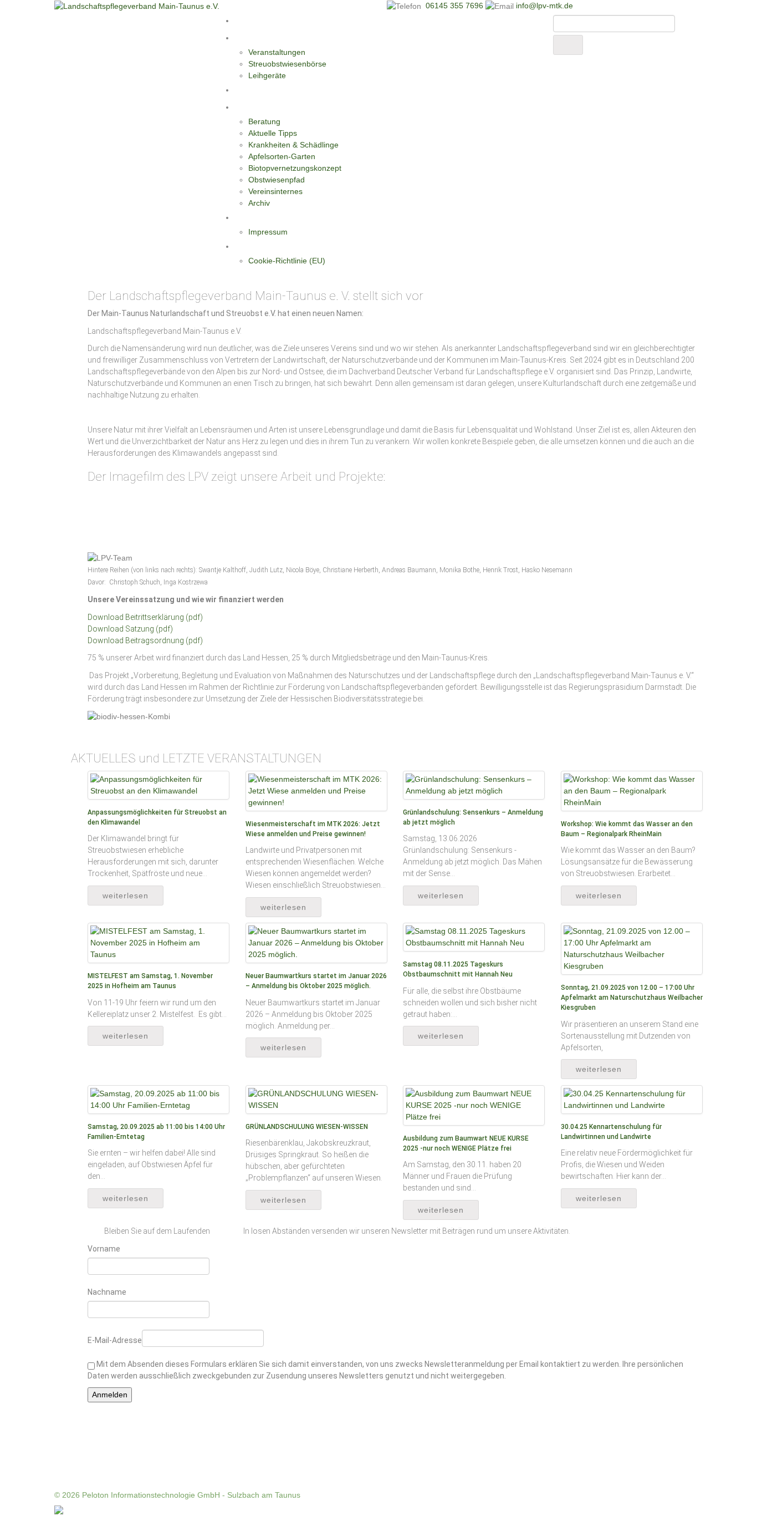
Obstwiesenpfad (276, 179)
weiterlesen (126, 895)
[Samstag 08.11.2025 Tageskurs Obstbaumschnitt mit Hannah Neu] (474, 936)
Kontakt (249, 217)
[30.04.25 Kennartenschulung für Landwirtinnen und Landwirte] (632, 1099)
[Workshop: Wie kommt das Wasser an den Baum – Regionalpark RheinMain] (632, 790)
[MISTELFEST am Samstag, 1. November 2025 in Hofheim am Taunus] (158, 942)
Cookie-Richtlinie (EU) (286, 260)
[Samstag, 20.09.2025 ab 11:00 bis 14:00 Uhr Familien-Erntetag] (158, 1099)
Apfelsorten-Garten (281, 156)
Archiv (259, 203)
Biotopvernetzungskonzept (294, 168)
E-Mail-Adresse (115, 1340)
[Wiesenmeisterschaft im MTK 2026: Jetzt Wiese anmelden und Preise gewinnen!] (316, 790)
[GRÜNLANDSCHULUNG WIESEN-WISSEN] (316, 1099)
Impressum (268, 231)
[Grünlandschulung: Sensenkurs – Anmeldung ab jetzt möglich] (474, 784)
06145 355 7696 (455, 5)
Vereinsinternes (275, 191)
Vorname (104, 1248)
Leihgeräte (267, 75)
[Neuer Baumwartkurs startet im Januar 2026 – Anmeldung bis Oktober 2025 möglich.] (316, 942)
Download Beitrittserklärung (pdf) (145, 617)
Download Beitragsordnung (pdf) (145, 640)
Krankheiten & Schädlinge (293, 144)
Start (243, 21)
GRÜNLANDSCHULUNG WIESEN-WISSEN (306, 1127)
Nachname (107, 1292)
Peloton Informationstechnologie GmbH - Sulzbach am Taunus (191, 1495)
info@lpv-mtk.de (544, 5)
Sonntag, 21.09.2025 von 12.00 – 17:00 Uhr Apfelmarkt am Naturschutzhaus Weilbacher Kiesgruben (632, 997)
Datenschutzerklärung (274, 246)
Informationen (261, 107)
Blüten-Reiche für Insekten (283, 90)
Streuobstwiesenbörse (287, 63)
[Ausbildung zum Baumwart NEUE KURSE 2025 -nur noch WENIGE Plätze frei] (474, 1104)
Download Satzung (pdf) (130, 628)
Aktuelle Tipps (272, 133)
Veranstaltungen (276, 52)
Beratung (264, 121)
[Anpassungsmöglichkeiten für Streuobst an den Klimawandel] (158, 784)
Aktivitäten (254, 38)
